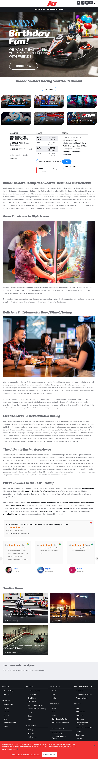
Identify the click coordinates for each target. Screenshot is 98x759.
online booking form (10, 514)
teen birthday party (48, 503)
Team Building (57, 733)
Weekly (30, 730)
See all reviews (11, 533)
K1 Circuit (80, 715)
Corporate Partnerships (84, 728)
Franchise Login (81, 698)
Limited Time (32, 737)
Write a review (23, 533)
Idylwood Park (27, 491)
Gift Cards (7, 694)
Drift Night (32, 694)
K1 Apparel (80, 719)
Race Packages (9, 691)
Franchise (79, 691)
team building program (15, 505)
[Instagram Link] (82, 3)
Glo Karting (32, 701)
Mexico (6, 712)
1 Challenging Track (70, 140)
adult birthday (62, 503)
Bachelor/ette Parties (59, 719)
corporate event (87, 503)
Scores (30, 719)
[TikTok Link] (91, 2)
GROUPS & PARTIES (49, 103)
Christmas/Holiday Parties (59, 737)
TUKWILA (13, 158)
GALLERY (49, 120)
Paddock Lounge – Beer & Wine (75, 146)
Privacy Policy (21, 749)
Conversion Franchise (84, 694)
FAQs (30, 712)
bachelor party (74, 503)
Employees (80, 735)
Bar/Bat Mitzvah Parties (60, 722)
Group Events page (45, 511)
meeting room (63, 508)
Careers (79, 731)
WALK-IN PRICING (16, 103)
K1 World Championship (37, 709)
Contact (79, 738)
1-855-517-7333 (16, 143)
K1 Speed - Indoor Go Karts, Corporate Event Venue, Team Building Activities (37, 524)
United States (8, 705)
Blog (77, 708)
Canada (6, 708)
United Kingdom (10, 722)
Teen (53, 694)
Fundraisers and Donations (82, 723)
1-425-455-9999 (16, 149)
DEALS (81, 104)
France (6, 715)
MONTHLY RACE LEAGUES (81, 120)
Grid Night (31, 698)
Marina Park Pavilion (42, 491)
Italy (5, 719)
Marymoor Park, (88, 488)
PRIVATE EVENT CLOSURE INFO (51, 162)
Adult (54, 691)
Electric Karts (80, 143)
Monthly (31, 733)
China (6, 726)
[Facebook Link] (78, 3)
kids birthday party (33, 503)
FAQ (66, 162)
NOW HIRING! (70, 166)
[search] (95, 2)
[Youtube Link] (87, 3)
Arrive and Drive (34, 691)
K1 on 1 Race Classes (35, 705)
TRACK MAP (16, 120)
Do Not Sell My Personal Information (25, 755)
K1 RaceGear (80, 712)
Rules (30, 716)
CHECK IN (49, 89)
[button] (94, 746)
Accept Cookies (49, 755)
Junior (54, 698)
